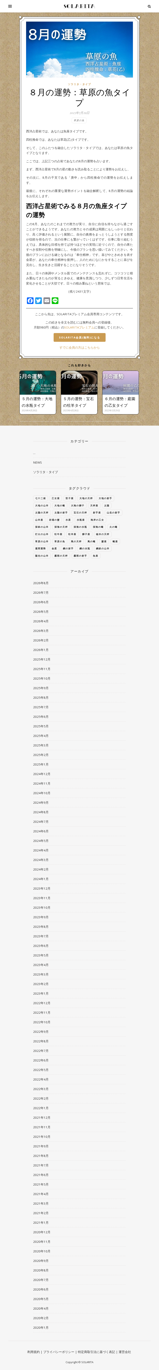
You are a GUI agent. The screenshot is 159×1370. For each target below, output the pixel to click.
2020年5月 (41, 1299)
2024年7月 (41, 821)
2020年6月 (41, 1289)
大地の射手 (105, 498)
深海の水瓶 (80, 526)
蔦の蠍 (92, 541)
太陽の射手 (61, 512)
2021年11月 (42, 1127)
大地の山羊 (42, 505)
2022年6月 (41, 1060)
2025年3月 (41, 745)
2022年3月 (41, 1089)
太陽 (107, 505)
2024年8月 (41, 812)
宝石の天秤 (80, 512)
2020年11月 (42, 1241)
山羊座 (39, 519)
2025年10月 (42, 678)
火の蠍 (114, 526)
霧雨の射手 (80, 555)
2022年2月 (41, 1098)
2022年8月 (41, 1041)
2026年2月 (41, 640)
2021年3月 (41, 1203)
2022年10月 (42, 1022)
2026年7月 (41, 592)
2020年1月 (41, 1327)
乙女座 (56, 498)
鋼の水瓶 (85, 548)
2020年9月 (41, 1261)
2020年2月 (41, 1318)
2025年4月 (41, 736)
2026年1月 (41, 650)
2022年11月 (42, 1012)
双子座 (70, 498)
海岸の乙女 (97, 519)
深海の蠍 (98, 526)
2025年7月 (41, 707)
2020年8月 (41, 1270)
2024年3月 (41, 860)
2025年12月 (42, 659)
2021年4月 (41, 1194)
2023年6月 (41, 946)
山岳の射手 (113, 512)
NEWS (37, 462)
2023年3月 (41, 974)
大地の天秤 (86, 498)
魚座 (95, 555)
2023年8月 (41, 926)
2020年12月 (42, 1232)
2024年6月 (41, 831)
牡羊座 (72, 534)
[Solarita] (79, 6)
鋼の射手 (68, 548)
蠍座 (115, 541)
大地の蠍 (59, 505)
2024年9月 (41, 802)
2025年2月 (41, 755)
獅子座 (86, 534)
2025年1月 (41, 764)
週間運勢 (40, 548)
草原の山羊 (42, 541)
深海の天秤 (61, 526)
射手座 (97, 512)
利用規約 (33, 1352)
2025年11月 (42, 669)
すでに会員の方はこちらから (79, 347)
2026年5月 (41, 611)
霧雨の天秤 (61, 555)
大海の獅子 (77, 505)
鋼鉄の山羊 (103, 548)
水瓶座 (81, 519)
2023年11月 (42, 898)
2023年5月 (41, 955)
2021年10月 (42, 1136)
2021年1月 (41, 1222)
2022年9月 (41, 1031)
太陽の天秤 (42, 512)
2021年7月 (41, 1165)
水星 (68, 519)
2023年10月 (42, 907)
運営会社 (125, 1352)
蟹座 (104, 541)
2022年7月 (41, 1051)
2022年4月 (41, 1079)
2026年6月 (41, 602)
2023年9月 (41, 917)
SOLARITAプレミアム (79, 327)
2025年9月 (41, 688)
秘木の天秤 (103, 534)
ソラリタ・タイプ (79, 84)
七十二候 (40, 498)
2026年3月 (41, 631)
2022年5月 (41, 1070)
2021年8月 (41, 1156)
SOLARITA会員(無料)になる (79, 337)
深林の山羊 (42, 526)
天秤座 (94, 505)
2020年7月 (41, 1280)
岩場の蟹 (54, 519)
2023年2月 (41, 984)
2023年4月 (41, 965)
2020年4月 (41, 1308)
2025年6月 (41, 716)
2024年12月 (42, 774)
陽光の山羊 (42, 555)
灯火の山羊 (42, 534)
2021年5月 (41, 1184)
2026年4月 (41, 621)
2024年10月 (42, 793)
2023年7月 (41, 936)
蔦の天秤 (76, 541)
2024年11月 (42, 783)
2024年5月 (41, 841)
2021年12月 (42, 1117)
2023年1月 (41, 993)
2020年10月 (42, 1251)
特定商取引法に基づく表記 (96, 1352)
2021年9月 (41, 1146)
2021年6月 (41, 1175)
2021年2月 (41, 1213)
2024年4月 (41, 850)
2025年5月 (41, 726)
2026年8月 (41, 583)
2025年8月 (41, 697)
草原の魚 (79, 120)
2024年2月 (41, 869)
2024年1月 (41, 879)
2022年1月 (41, 1108)
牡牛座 (58, 534)
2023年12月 (42, 888)
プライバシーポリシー (58, 1352)
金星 (54, 548)
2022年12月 (42, 1003)
